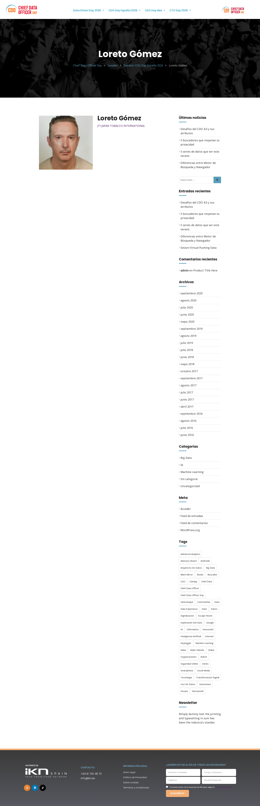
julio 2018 (187, 350)
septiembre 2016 (192, 413)
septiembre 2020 (192, 293)
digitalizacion (187, 615)
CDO (183, 581)
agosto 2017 (188, 385)
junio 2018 (187, 357)
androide (205, 560)
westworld (197, 691)
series (205, 663)
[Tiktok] (43, 788)
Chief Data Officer (190, 588)
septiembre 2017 (192, 378)
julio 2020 (187, 307)
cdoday (193, 581)
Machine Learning (192, 472)
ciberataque (187, 601)
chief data (206, 581)
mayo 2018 (187, 364)
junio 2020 (187, 314)
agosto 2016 (188, 421)
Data (216, 601)
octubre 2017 (189, 371)
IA (182, 465)
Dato (204, 608)
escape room (205, 615)
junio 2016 (187, 435)
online (211, 649)
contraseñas (203, 601)
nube (183, 649)
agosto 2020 (188, 300)
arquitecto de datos (191, 567)
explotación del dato (191, 622)
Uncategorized (190, 486)
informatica (192, 629)
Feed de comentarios (194, 523)
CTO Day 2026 (179, 10)
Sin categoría (189, 479)
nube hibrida (197, 649)
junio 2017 (187, 399)
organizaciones (189, 656)
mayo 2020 (187, 321)
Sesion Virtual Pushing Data (199, 247)
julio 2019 (187, 343)
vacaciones (205, 684)
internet (209, 636)
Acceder (186, 509)
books (200, 574)
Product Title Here (205, 270)
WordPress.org (190, 530)
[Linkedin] (35, 788)
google (210, 622)
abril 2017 (187, 406)
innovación (208, 629)
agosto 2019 (188, 336)
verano (184, 691)
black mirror (187, 574)
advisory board (189, 560)
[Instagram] (27, 788)
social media (203, 670)
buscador (212, 574)
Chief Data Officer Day (192, 595)
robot (204, 656)
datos (214, 608)
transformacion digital (207, 677)
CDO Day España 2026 (122, 10)
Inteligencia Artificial (191, 636)
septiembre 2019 (192, 328)
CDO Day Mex (153, 10)
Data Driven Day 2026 (87, 10)
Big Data (186, 458)
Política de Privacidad (223, 787)
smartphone (187, 670)
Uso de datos (188, 684)
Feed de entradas (192, 516)
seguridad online (189, 663)
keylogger (186, 643)
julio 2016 (187, 428)
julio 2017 (187, 392)
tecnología (186, 677)
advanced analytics (190, 554)
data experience (189, 608)
